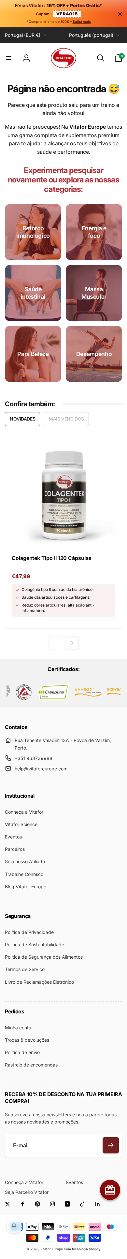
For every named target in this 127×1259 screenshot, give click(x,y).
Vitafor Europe (51, 1249)
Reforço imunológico (33, 232)
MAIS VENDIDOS (66, 419)
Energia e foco (94, 232)
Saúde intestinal (33, 293)
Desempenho (94, 354)
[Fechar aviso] (120, 14)
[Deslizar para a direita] (72, 643)
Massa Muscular (93, 293)
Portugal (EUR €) (22, 35)
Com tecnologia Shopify (82, 1249)
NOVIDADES (22, 419)
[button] (9, 58)
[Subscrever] (111, 1145)
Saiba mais (82, 22)
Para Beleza (33, 354)
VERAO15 (67, 13)
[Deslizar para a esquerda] (55, 643)
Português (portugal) (91, 35)
